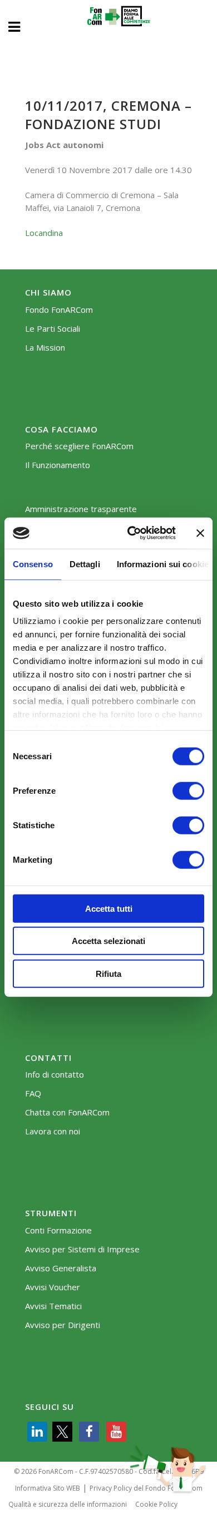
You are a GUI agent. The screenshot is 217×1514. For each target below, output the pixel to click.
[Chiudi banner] (200, 533)
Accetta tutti (108, 908)
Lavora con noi (52, 1131)
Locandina (44, 232)
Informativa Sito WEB (47, 1488)
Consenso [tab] (33, 563)
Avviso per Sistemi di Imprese (82, 1249)
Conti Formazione (58, 1230)
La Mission (45, 347)
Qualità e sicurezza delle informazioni (67, 1504)
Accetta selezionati (108, 941)
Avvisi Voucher (52, 1287)
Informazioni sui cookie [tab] (163, 563)
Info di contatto (54, 1074)
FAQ (33, 1093)
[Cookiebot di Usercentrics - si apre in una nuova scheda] (131, 533)
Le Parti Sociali (52, 328)
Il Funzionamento (57, 465)
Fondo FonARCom (59, 309)
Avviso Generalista (60, 1268)
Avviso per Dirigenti (62, 1325)
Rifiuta (108, 973)
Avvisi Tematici (53, 1306)
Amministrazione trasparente (81, 509)
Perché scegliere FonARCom (79, 446)
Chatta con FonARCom (67, 1112)
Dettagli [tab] (85, 563)
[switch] (188, 790)
